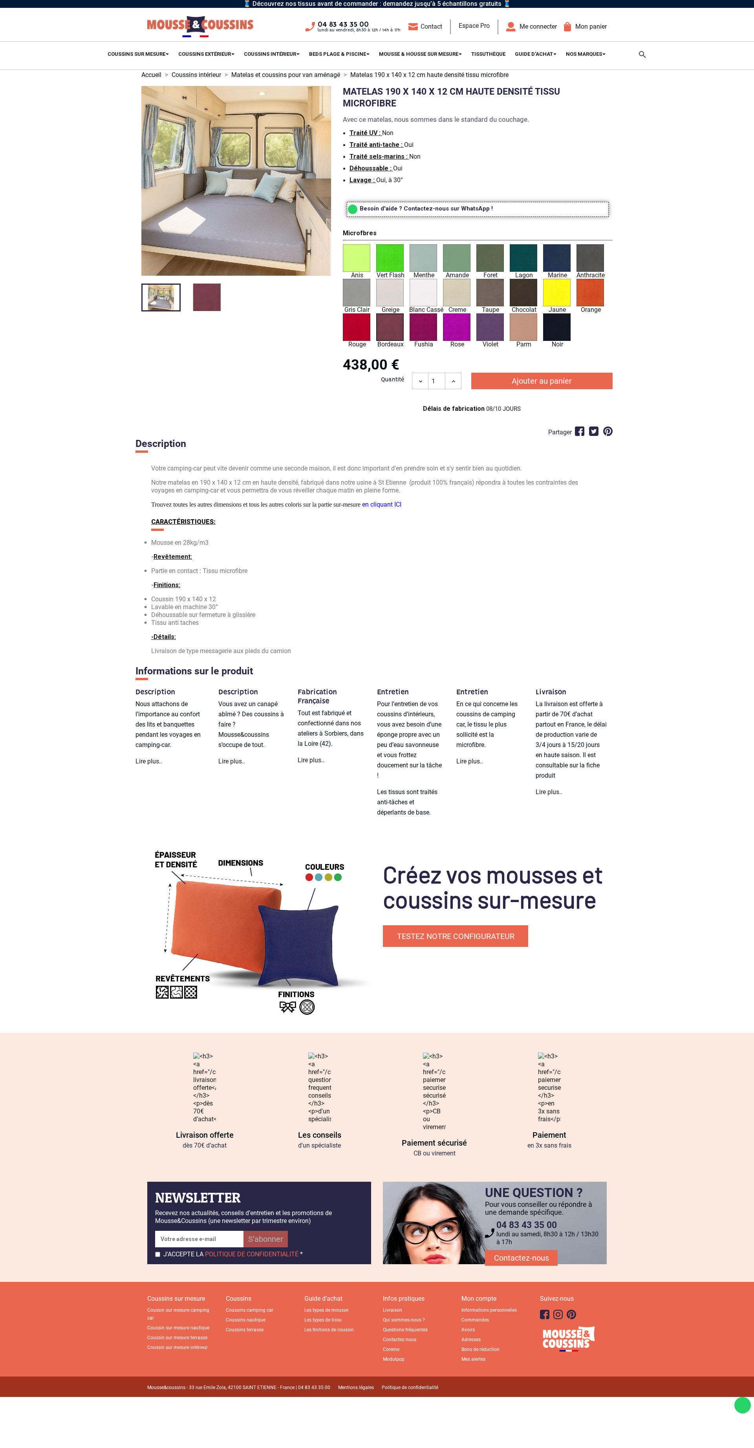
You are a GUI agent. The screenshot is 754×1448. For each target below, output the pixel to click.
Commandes (475, 1320)
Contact (431, 26)
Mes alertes (473, 1359)
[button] (478, 234)
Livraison (392, 1310)
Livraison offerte (205, 1135)
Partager (579, 431)
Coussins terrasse (245, 1330)
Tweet (593, 431)
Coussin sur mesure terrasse (177, 1337)
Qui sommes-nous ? (404, 1320)
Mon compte (478, 1298)
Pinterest (608, 431)
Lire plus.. (148, 761)
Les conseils (319, 1135)
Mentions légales (356, 1387)
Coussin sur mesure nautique (178, 1328)
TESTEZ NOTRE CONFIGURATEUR (455, 936)
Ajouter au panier (542, 381)
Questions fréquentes (405, 1330)
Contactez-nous (521, 1258)
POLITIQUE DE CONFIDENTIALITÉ (251, 1254)
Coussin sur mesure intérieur (177, 1347)
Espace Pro (474, 25)
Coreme (391, 1349)
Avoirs (468, 1330)
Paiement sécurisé (434, 1143)
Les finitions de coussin (329, 1330)
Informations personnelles (489, 1310)
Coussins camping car (249, 1310)
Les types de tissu (323, 1320)
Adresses (471, 1339)
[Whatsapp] (742, 1405)
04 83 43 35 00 (343, 25)
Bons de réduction (480, 1349)
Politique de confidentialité (410, 1387)
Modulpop (393, 1359)
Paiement (549, 1135)
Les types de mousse (326, 1310)
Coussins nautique (245, 1320)
